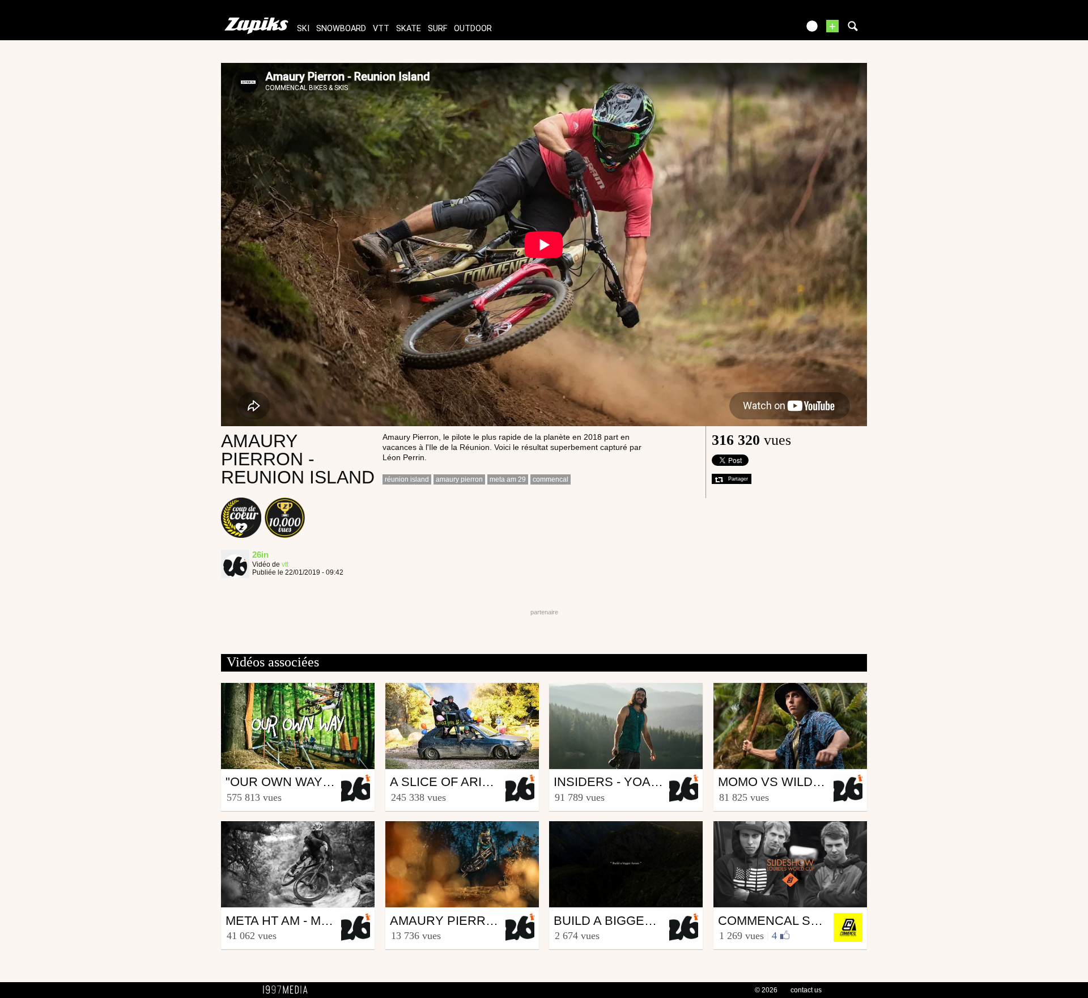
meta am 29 (508, 479)
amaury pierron (459, 479)
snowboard (341, 28)
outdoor (473, 28)
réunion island (407, 479)
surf (437, 28)
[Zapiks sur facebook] (766, 30)
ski (303, 28)
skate (408, 28)
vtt (381, 28)
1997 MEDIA (288, 990)
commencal (550, 479)
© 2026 (766, 990)
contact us (806, 990)
